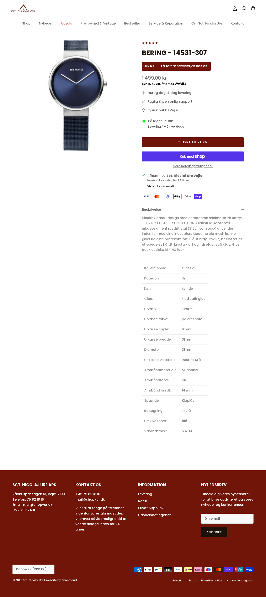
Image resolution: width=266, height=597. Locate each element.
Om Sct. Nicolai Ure (206, 23)
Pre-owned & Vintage (98, 23)
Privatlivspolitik (151, 508)
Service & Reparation (166, 23)
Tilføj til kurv (192, 142)
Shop (26, 23)
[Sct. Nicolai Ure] (22, 8)
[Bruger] (234, 8)
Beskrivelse (151, 209)
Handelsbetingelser (154, 515)
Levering (145, 494)
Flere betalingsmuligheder (193, 166)
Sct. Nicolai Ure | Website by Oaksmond (50, 580)
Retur (142, 501)
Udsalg (66, 23)
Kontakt (237, 23)
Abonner (214, 532)
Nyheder (46, 23)
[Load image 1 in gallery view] (77, 95)
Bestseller (132, 23)
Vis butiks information (162, 186)
